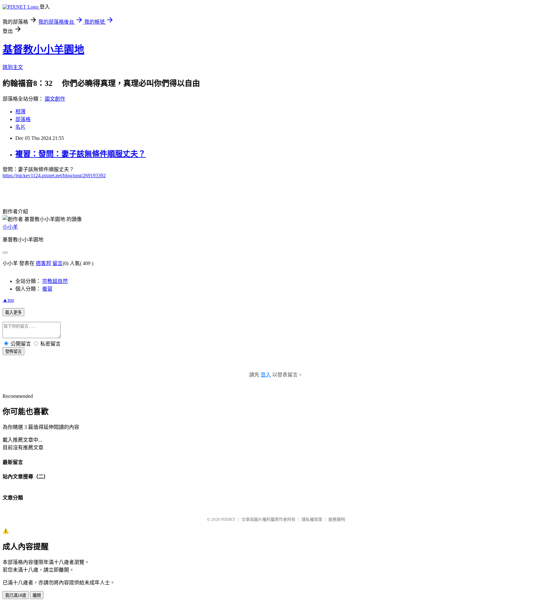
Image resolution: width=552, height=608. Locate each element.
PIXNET (228, 519)
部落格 (23, 119)
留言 (57, 263)
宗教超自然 (55, 281)
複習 (47, 289)
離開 (37, 595)
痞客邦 (43, 263)
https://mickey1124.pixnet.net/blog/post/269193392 (54, 175)
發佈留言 (13, 351)
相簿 (20, 111)
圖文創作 (55, 99)
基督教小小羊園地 (43, 49)
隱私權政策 (312, 519)
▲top (8, 300)
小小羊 (10, 227)
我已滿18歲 (15, 595)
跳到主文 (13, 67)
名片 (20, 127)
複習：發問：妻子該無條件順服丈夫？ (80, 154)
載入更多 (13, 312)
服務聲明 (336, 519)
